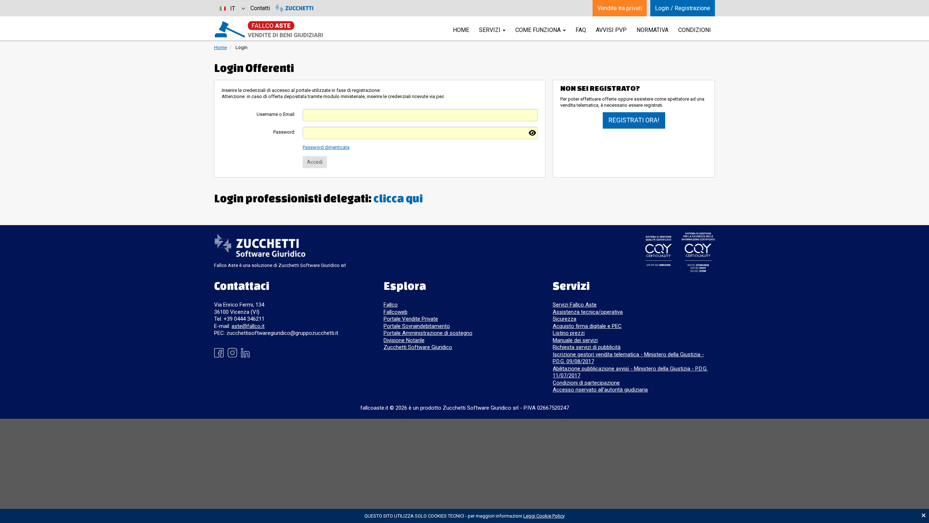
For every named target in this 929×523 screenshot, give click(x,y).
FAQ (581, 30)
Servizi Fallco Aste (575, 304)
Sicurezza (564, 319)
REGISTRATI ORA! (634, 120)
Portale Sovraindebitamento (417, 326)
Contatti (260, 8)
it (232, 8)
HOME (461, 30)
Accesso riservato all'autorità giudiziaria (600, 389)
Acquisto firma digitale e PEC (587, 326)
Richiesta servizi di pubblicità (587, 347)
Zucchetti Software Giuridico (418, 347)
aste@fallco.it (248, 326)
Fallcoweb (396, 312)
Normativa (652, 30)
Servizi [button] (490, 30)
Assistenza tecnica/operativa (588, 312)
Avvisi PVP (611, 30)
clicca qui (398, 198)
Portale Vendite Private (411, 319)
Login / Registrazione (682, 8)
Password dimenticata (326, 147)
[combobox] (232, 8)
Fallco (391, 304)
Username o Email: (276, 114)
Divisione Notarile (404, 340)
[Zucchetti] (294, 8)
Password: (284, 132)
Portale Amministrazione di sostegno (428, 333)
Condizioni (694, 30)
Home (220, 47)
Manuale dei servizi (575, 340)
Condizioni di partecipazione (586, 383)
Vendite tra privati (619, 8)
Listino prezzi (569, 333)
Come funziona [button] (538, 30)
